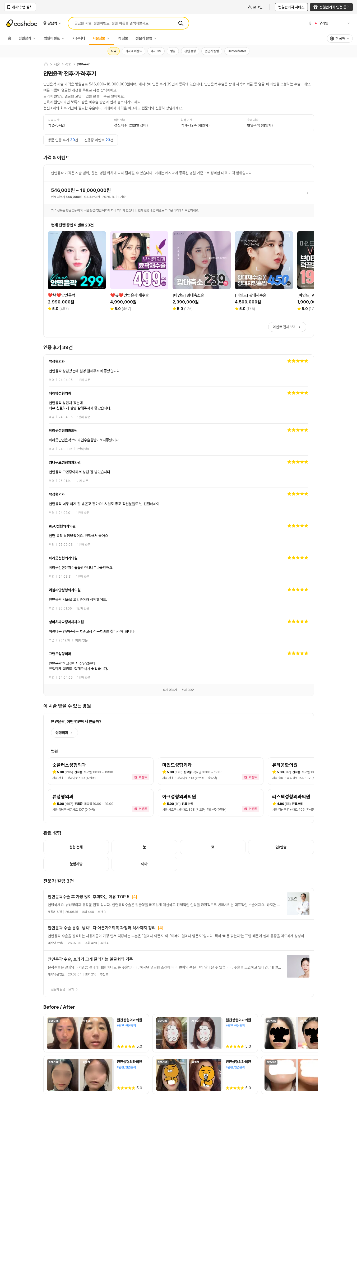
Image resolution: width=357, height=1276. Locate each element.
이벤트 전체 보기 (284, 327)
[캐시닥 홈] (46, 64)
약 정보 (123, 38)
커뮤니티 (78, 38)
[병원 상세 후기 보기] (178, 370)
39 (72, 140)
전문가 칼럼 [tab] (212, 51)
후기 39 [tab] (156, 51)
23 (107, 140)
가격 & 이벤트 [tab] (133, 51)
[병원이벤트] (64, 38)
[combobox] (340, 38)
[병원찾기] (35, 38)
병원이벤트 (52, 38)
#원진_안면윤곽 (126, 1026)
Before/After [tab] (237, 51)
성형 (68, 64)
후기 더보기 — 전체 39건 (178, 690)
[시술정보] (109, 38)
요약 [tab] (113, 51)
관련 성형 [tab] (190, 51)
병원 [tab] (172, 51)
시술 (57, 64)
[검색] (181, 23)
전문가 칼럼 (144, 38)
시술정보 (98, 38)
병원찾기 (24, 38)
